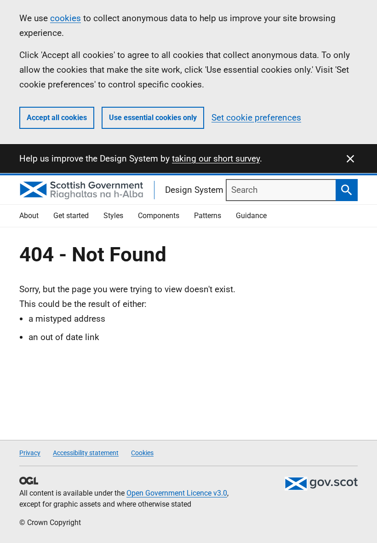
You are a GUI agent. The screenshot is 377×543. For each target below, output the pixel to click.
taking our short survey (216, 158)
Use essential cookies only (153, 117)
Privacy (29, 452)
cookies (65, 18)
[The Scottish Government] (321, 484)
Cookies (142, 452)
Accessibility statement (86, 452)
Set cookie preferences (256, 117)
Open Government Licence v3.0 (176, 493)
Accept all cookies (57, 117)
